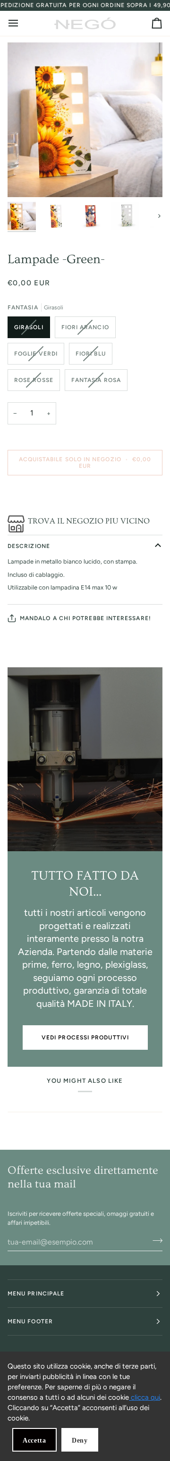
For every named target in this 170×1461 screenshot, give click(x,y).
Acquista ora (85, 495)
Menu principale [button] (36, 1293)
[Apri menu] (22, 23)
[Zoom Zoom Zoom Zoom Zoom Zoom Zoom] (85, 119)
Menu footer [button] (30, 1321)
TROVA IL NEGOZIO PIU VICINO (89, 520)
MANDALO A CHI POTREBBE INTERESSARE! (85, 618)
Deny (80, 1440)
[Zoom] (25, 179)
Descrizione (29, 546)
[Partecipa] (154, 1240)
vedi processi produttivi (85, 1037)
